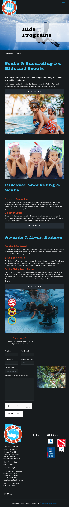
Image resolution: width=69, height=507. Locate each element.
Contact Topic (10, 367)
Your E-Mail (25, 351)
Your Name (9, 351)
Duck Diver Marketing (50, 503)
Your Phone (9, 359)
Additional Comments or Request (16, 376)
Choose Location (27, 359)
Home (7, 53)
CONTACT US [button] (34, 91)
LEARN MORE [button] (34, 226)
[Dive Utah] (9, 7)
